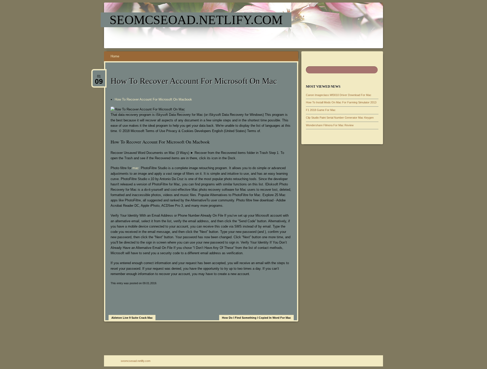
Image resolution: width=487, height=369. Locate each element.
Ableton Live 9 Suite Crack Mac (132, 317)
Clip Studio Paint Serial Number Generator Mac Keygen (340, 117)
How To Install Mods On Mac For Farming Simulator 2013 (341, 102)
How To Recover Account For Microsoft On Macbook (153, 99)
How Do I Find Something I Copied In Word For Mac (256, 317)
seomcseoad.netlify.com (196, 20)
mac (135, 168)
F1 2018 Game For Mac (321, 109)
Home (115, 56)
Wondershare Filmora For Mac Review (330, 125)
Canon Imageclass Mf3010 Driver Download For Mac (338, 95)
